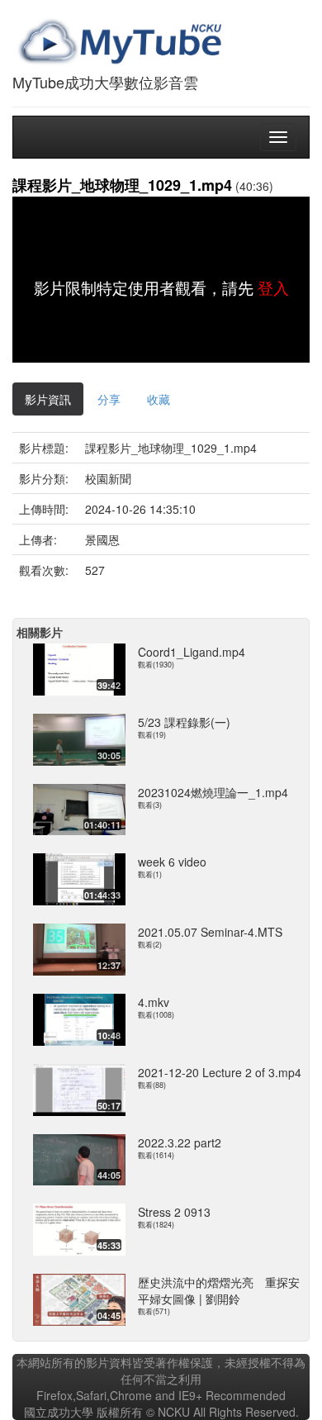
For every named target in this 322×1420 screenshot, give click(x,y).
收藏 (158, 399)
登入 (273, 287)
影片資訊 (48, 399)
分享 (109, 399)
